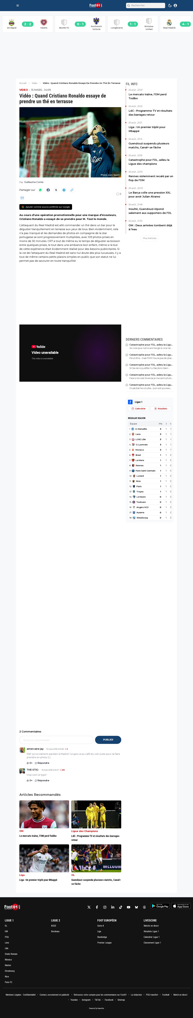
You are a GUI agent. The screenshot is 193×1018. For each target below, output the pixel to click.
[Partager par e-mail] (22, 198)
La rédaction (136, 994)
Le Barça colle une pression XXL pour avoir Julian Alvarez (150, 194)
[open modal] (175, 5)
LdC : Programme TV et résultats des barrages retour (150, 112)
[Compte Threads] (144, 907)
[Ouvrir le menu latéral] (17, 5)
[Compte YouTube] (128, 907)
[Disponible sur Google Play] (160, 906)
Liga (22, 875)
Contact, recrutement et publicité (55, 994)
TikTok (98, 1000)
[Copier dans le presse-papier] (72, 190)
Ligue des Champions (84, 831)
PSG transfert (152, 994)
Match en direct (180, 994)
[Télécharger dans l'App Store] (180, 906)
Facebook (109, 1000)
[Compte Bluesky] (136, 907)
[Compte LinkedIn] (112, 907)
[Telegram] (64, 190)
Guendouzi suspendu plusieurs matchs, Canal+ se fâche (149, 145)
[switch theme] (170, 5)
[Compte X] (89, 907)
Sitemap (121, 1000)
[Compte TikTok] (120, 907)
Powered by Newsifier (96, 1008)
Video (23, 89)
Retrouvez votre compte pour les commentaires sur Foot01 (100, 994)
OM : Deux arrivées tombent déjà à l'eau (150, 227)
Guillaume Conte (33, 182)
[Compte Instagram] (105, 907)
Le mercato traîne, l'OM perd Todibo (148, 96)
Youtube (74, 1000)
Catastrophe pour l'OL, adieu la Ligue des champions (149, 161)
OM (21, 831)
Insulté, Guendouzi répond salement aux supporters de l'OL (150, 211)
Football (165, 994)
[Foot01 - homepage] (96, 5)
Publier (108, 739)
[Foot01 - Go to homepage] (13, 907)
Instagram (86, 1000)
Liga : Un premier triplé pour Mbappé (147, 129)
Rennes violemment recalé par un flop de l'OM (151, 178)
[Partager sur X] (56, 190)
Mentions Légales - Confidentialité (21, 994)
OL (73, 875)
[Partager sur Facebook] (48, 190)
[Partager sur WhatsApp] (40, 190)
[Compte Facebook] (97, 907)
